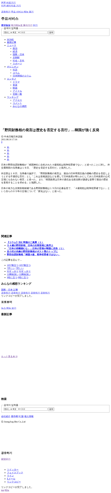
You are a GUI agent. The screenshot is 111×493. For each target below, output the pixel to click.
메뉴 (7, 490)
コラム (16, 73)
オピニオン (12, 66)
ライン (10, 475)
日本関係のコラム (22, 76)
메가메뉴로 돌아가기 (21, 25)
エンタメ (11, 79)
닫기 (35, 25)
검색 (51, 32)
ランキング (12, 97)
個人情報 (29, 416)
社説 (15, 69)
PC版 (21, 416)
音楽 (15, 85)
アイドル (17, 91)
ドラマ (16, 82)
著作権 (14, 416)
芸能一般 (17, 94)
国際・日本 (18, 54)
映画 (15, 88)
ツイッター (12, 469)
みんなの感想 (20, 106)
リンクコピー (14, 482)
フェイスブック (15, 472)
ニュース (11, 45)
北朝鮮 (16, 57)
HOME (10, 39)
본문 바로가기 (8, 2)
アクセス (17, 100)
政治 (15, 48)
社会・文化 (18, 60)
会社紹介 (5, 416)
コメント (17, 103)
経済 (15, 51)
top (2, 490)
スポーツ (17, 63)
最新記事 (11, 42)
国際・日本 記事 (9, 289)
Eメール (11, 478)
